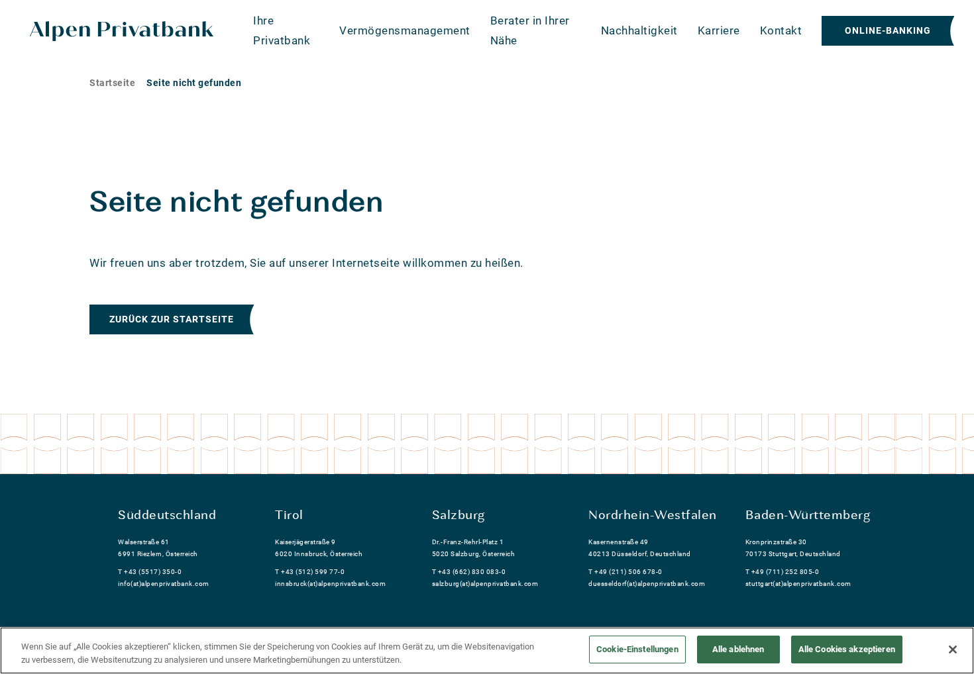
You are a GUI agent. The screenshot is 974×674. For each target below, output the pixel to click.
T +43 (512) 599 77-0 (310, 571)
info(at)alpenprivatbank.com (163, 583)
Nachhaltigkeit (639, 30)
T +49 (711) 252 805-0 (782, 571)
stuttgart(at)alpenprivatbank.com (798, 583)
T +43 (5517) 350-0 (150, 571)
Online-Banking (888, 30)
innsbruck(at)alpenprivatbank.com (330, 583)
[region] (487, 650)
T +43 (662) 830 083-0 (469, 571)
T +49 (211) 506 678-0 (625, 571)
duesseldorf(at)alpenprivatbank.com (646, 583)
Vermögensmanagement (404, 30)
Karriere (719, 30)
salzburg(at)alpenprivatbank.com (485, 583)
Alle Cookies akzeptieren (846, 649)
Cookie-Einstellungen (637, 649)
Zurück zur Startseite (171, 319)
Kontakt (781, 30)
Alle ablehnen (738, 649)
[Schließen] (952, 649)
